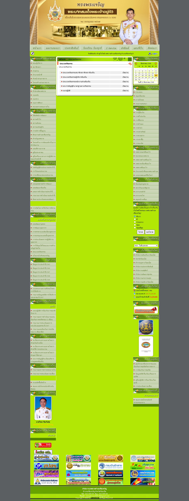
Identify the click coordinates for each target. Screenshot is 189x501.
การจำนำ (138, 128)
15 (156, 73)
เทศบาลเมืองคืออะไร (143, 164)
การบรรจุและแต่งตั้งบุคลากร (43, 236)
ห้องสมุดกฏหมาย (141, 184)
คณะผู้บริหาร (37, 63)
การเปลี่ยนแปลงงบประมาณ (42, 175)
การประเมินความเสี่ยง (143, 386)
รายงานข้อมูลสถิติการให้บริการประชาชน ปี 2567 (43, 296)
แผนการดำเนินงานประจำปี (42, 192)
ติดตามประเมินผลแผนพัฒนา (43, 199)
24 (139, 77)
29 (156, 77)
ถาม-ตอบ (138, 92)
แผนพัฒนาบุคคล (38, 224)
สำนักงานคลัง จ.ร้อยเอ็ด (144, 282)
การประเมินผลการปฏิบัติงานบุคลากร (42, 240)
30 (136, 80)
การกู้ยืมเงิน (139, 112)
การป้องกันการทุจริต (143, 370)
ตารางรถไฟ (139, 196)
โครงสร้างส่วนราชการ (40, 82)
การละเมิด (139, 143)
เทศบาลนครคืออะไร (142, 152)
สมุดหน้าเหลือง (141, 199)
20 (149, 75)
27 (149, 77)
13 (149, 73)
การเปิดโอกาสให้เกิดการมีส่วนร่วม (43, 209)
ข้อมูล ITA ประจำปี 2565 (41, 264)
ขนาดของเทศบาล (142, 156)
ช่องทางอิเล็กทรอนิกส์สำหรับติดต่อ (42, 387)
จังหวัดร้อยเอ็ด (140, 259)
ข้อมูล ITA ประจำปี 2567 (41, 272)
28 (153, 77)
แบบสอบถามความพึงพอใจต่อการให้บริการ (43, 290)
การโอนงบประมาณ (39, 171)
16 (136, 75)
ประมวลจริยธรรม (39, 252)
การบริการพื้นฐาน (39, 131)
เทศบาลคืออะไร (141, 168)
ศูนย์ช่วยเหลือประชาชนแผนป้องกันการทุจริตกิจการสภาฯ (145, 365)
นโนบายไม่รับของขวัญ (40, 256)
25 (142, 77)
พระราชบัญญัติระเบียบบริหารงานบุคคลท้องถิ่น (42, 360)
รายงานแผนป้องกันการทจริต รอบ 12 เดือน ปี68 (42, 330)
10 (139, 73)
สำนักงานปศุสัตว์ (141, 270)
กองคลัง (35, 95)
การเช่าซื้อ (139, 139)
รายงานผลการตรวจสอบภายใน (44, 370)
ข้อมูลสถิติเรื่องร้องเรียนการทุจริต (145, 375)
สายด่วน (35, 71)
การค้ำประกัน (140, 116)
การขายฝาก (139, 136)
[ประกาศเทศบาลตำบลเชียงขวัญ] (146, 356)
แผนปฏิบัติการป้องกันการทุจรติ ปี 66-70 (43, 312)
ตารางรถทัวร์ (140, 192)
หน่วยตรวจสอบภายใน (40, 107)
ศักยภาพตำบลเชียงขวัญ (41, 135)
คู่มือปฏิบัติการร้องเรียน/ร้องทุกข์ (145, 381)
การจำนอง (139, 124)
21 (153, 75)
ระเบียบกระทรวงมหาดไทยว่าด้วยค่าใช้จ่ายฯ (42, 354)
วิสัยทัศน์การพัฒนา (39, 115)
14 (153, 73)
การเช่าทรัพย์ (140, 132)
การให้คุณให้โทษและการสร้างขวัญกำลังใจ (43, 247)
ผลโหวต (149, 232)
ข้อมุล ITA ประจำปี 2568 (41, 276)
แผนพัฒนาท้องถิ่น (39, 188)
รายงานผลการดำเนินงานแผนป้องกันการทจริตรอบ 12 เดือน (43, 318)
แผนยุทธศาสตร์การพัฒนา (42, 184)
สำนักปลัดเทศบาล (39, 91)
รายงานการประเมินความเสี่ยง (43, 374)
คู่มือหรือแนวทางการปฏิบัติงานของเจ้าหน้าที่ (43, 157)
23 (136, 77)
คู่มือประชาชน (37, 152)
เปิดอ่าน (125, 73)
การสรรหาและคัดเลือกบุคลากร (44, 232)
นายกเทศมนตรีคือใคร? (144, 175)
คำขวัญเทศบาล (38, 139)
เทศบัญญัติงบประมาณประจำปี (43, 167)
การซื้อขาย (139, 120)
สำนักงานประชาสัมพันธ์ (144, 267)
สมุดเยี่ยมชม (140, 96)
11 (142, 73)
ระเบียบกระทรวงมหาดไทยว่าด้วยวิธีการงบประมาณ (42, 347)
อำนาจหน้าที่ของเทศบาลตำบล (146, 171)
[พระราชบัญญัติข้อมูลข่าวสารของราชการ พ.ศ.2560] (146, 335)
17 (139, 75)
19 (146, 75)
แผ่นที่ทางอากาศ (38, 149)
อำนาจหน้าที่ (37, 75)
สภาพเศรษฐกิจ (38, 127)
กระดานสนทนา (141, 104)
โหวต (140, 232)
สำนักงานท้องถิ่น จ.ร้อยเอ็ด (145, 255)
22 (156, 75)
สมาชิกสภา (36, 67)
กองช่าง (35, 99)
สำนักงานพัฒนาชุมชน (143, 274)
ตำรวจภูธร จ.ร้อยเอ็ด (143, 263)
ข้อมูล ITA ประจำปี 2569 (41, 280)
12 (146, 73)
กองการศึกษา (37, 103)
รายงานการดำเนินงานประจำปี (43, 195)
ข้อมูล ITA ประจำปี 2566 (41, 268)
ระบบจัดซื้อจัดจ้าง (39, 382)
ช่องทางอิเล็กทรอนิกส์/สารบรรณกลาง (143, 401)
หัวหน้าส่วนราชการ (39, 79)
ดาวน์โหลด (139, 100)
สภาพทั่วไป (36, 119)
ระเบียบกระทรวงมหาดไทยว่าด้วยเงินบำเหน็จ (42, 341)
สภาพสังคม (36, 123)
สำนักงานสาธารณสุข (143, 278)
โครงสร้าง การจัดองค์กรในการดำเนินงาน (43, 143)
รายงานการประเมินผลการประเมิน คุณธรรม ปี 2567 (41, 324)
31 (139, 80)
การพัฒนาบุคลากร (39, 228)
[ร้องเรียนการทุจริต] (146, 314)
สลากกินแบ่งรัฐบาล (142, 188)
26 (146, 77)
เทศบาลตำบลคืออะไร (143, 160)
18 (142, 75)
